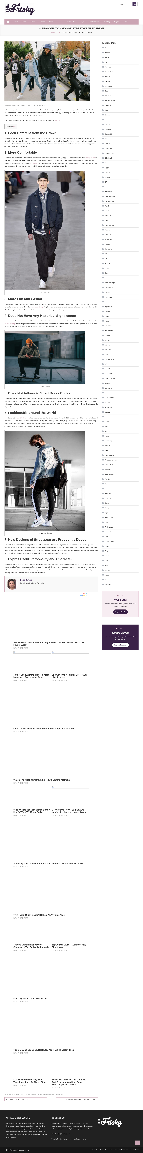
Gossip (107, 263)
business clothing (36, 307)
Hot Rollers (109, 330)
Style (82, 22)
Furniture (108, 230)
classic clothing (9, 324)
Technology (109, 527)
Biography (108, 86)
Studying (108, 508)
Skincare (108, 498)
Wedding (108, 584)
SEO (106, 489)
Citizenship (109, 134)
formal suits (34, 163)
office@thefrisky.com (63, 1134)
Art (106, 62)
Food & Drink (109, 225)
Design (107, 177)
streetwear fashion (49, 1094)
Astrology (108, 67)
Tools (106, 546)
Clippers (108, 139)
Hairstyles (108, 297)
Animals (107, 52)
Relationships (71, 22)
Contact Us (103, 1150)
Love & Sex (109, 374)
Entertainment (94, 22)
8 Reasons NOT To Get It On (18, 1099)
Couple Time (109, 153)
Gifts (106, 254)
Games (107, 244)
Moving (107, 417)
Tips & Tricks (109, 541)
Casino (107, 115)
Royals (116, 22)
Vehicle (107, 570)
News (24, 22)
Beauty (107, 76)
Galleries (108, 235)
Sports (107, 503)
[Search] (134, 4)
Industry (107, 340)
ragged (40, 1094)
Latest (110, 1150)
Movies (51, 22)
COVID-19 (108, 158)
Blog (106, 91)
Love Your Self (110, 378)
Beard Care (109, 72)
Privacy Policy (134, 1150)
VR (106, 580)
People (107, 445)
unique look (59, 1094)
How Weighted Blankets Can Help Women (80, 1099)
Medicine (108, 393)
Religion (107, 479)
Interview (108, 350)
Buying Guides (110, 100)
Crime (107, 163)
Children (108, 129)
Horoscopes (109, 326)
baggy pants (90, 157)
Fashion (107, 211)
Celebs (42, 22)
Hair (106, 278)
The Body (108, 532)
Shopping (108, 493)
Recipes (107, 469)
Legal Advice (109, 359)
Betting (107, 81)
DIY (106, 182)
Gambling (108, 239)
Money (107, 402)
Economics (109, 187)
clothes (27, 1094)
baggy (13, 1094)
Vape (106, 565)
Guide (107, 268)
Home (16, 22)
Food (106, 220)
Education (108, 191)
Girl (106, 259)
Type (106, 560)
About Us (94, 1150)
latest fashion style (23, 418)
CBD (106, 120)
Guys (106, 273)
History (107, 311)
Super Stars (109, 517)
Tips (106, 536)
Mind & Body (109, 398)
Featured (108, 215)
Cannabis (108, 105)
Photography (109, 455)
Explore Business (120, 645)
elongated (34, 1094)
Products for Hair (111, 460)
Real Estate (109, 465)
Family (107, 206)
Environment (109, 201)
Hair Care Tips (110, 283)
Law (106, 354)
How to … (108, 335)
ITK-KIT (57, 120)
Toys (106, 551)
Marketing (108, 388)
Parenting (106, 22)
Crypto (107, 168)
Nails (106, 426)
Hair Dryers (109, 287)
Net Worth (108, 431)
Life (106, 364)
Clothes (107, 144)
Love (60, 22)
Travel (126, 22)
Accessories (109, 48)
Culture (107, 172)
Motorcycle (109, 407)
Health (33, 22)
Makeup (107, 383)
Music (107, 421)
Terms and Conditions (121, 1150)
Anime (107, 57)
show (14, 126)
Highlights (108, 306)
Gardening (108, 249)
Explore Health (120, 612)
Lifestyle (108, 369)
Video (107, 575)
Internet (107, 345)
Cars (106, 110)
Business (108, 96)
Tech (106, 522)
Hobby (107, 316)
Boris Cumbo (11, 105)
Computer (108, 148)
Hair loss (108, 292)
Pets (106, 450)
